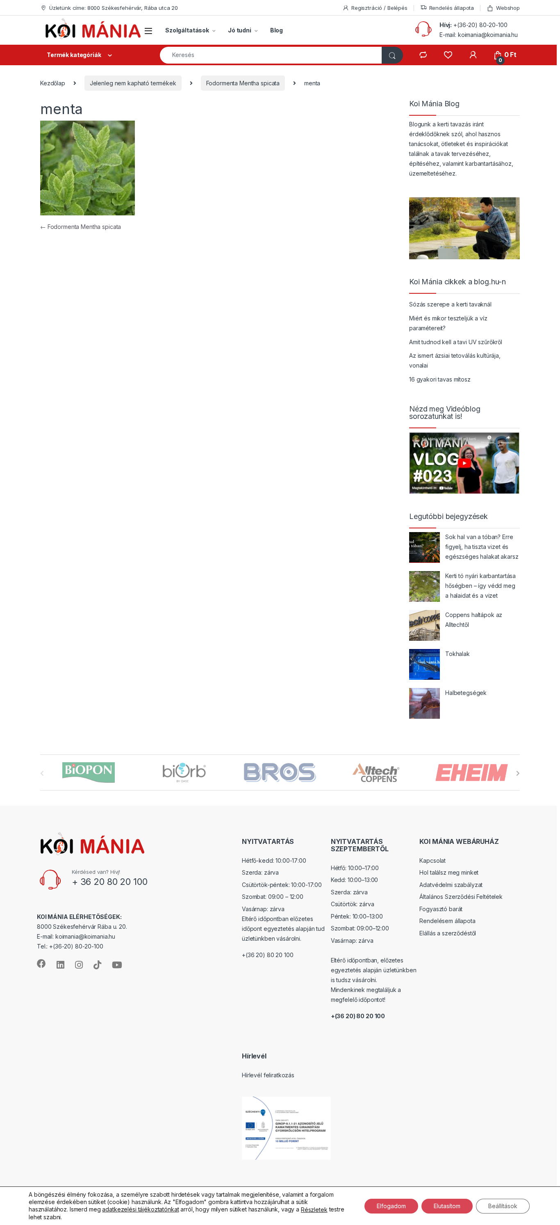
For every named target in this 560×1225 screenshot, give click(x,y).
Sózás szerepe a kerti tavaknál (450, 304)
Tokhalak (457, 653)
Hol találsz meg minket (448, 872)
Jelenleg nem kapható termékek (133, 83)
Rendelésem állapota (447, 920)
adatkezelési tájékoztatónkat (140, 1209)
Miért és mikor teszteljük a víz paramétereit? (448, 323)
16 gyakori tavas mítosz (440, 379)
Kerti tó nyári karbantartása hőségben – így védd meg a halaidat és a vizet (480, 585)
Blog (276, 30)
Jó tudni (239, 30)
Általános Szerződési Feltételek (461, 896)
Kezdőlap (52, 83)
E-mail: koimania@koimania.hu (478, 34)
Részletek (314, 1209)
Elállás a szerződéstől (447, 933)
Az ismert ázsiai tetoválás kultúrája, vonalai (455, 360)
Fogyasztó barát (440, 908)
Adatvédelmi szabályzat (451, 884)
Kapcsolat (432, 860)
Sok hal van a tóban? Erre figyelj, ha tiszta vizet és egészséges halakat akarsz (482, 546)
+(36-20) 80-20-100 (480, 24)
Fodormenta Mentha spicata (243, 83)
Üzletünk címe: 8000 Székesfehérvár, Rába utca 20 (113, 8)
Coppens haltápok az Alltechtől (473, 619)
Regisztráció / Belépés (379, 8)
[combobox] (271, 55)
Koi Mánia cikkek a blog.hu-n (457, 282)
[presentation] (518, 773)
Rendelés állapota (451, 8)
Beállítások (502, 1205)
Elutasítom (447, 1205)
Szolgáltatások (187, 30)
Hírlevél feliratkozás (268, 1075)
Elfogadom (391, 1205)
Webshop (508, 8)
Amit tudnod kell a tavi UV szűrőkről (455, 341)
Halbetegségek (466, 692)
